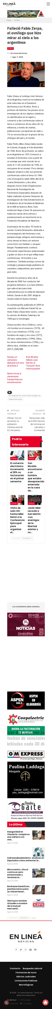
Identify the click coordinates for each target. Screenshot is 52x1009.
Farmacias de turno (26, 972)
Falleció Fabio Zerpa (15, 399)
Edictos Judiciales (26, 976)
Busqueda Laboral (32, 968)
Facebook (14, 1003)
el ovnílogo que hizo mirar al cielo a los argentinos (24, 396)
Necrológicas (26, 984)
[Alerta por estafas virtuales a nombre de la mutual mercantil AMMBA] (38, 904)
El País (10, 48)
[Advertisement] (26, 574)
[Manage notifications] (6, 1002)
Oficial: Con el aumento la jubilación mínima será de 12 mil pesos (15, 424)
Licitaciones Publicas (26, 980)
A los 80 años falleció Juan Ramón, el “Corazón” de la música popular (33, 363)
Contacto (15, 968)
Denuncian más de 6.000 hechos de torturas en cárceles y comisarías (36, 424)
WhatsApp (25, 1000)
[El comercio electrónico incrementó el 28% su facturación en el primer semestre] (17, 455)
